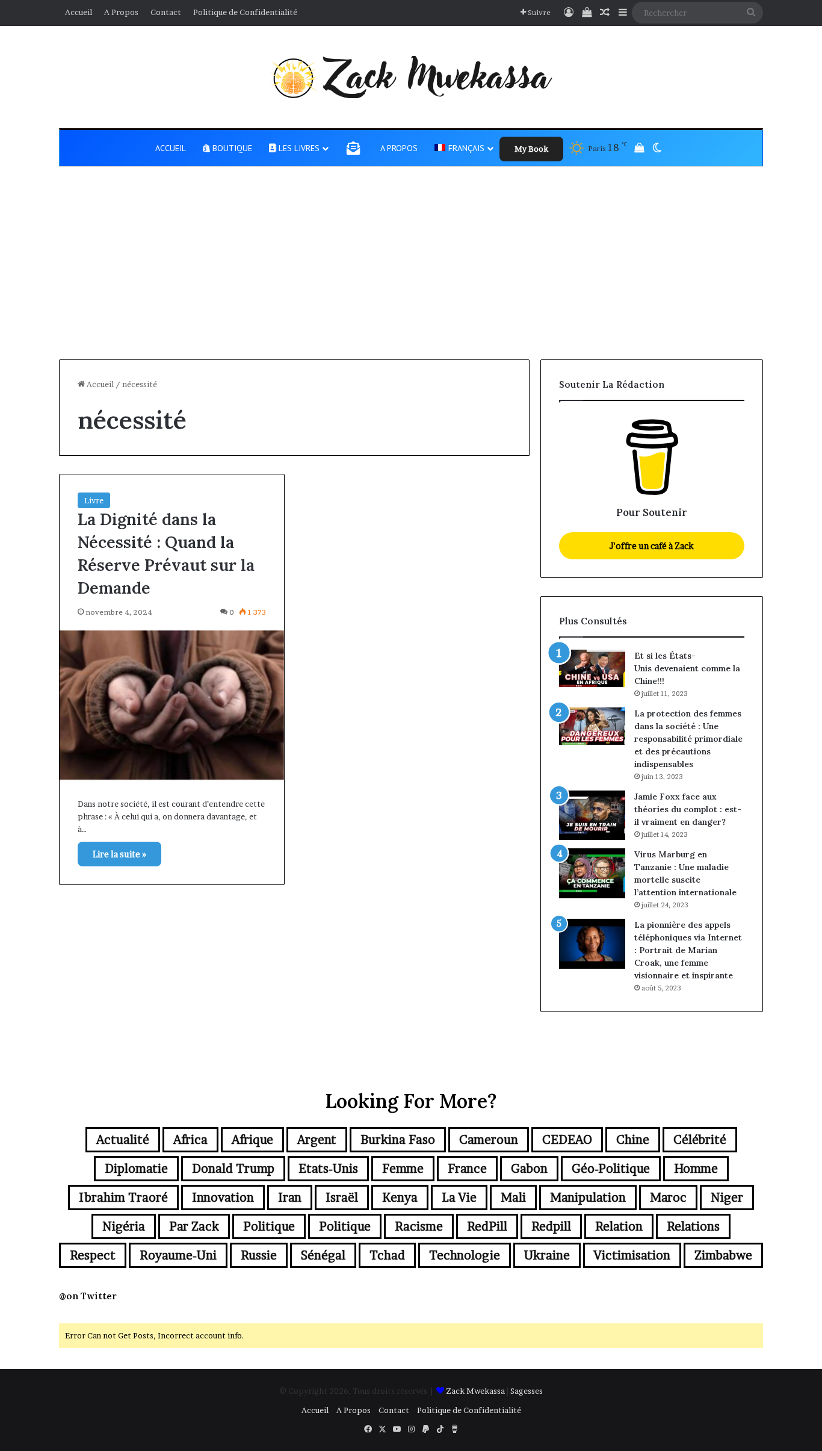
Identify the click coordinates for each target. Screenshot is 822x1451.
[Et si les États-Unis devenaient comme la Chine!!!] (592, 668)
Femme (403, 1168)
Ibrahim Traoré (123, 1197)
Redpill (551, 1226)
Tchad (387, 1255)
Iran (289, 1197)
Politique (269, 1226)
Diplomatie (136, 1168)
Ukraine (547, 1255)
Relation (619, 1226)
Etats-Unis (328, 1168)
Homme (696, 1168)
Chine (632, 1140)
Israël (342, 1197)
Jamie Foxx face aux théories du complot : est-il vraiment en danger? (687, 809)
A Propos (121, 12)
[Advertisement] (411, 269)
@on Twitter (88, 1296)
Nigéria (123, 1226)
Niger (727, 1197)
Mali (513, 1197)
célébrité (699, 1140)
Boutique (231, 148)
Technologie (464, 1255)
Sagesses (526, 1391)
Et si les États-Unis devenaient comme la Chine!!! (687, 668)
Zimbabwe (723, 1255)
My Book (531, 149)
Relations (693, 1226)
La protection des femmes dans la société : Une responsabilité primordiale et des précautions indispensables (688, 738)
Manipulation (588, 1197)
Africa (190, 1140)
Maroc (668, 1197)
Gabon (529, 1168)
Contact (165, 12)
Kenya (400, 1197)
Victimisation (632, 1255)
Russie (259, 1255)
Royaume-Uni (178, 1255)
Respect (93, 1255)
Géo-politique (611, 1168)
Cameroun (488, 1140)
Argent (316, 1140)
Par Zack (194, 1226)
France (467, 1168)
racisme (419, 1226)
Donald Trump (233, 1168)
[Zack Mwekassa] (411, 77)
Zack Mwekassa (475, 1391)
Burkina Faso (397, 1140)
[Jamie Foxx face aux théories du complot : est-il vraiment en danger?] (592, 815)
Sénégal (323, 1255)
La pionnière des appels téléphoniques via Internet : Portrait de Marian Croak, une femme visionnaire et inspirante (688, 950)
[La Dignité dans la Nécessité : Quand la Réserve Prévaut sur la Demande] (172, 705)
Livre (94, 500)
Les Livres (298, 148)
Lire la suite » (119, 854)
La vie (459, 1197)
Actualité (122, 1140)
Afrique (252, 1140)
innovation (223, 1197)
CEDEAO (567, 1140)
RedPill (487, 1226)
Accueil (78, 12)
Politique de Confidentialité (245, 12)
